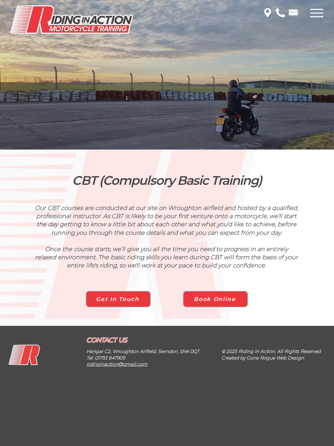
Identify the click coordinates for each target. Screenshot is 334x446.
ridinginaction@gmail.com (116, 364)
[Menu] (316, 13)
